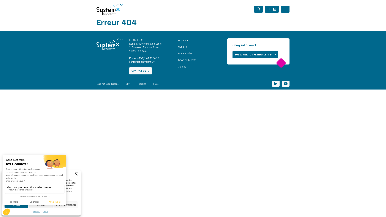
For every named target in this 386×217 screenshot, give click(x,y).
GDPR (45, 212)
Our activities (185, 53)
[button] (76, 174)
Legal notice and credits (107, 84)
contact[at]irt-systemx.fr (141, 61)
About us (183, 40)
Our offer (182, 46)
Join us (182, 66)
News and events (187, 60)
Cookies (36, 212)
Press (155, 84)
